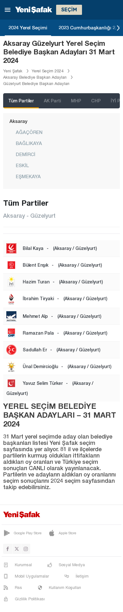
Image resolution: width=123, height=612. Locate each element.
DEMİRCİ (25, 154)
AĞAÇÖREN (29, 132)
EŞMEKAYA (28, 176)
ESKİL (22, 165)
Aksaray (18, 121)
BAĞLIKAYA (29, 143)
